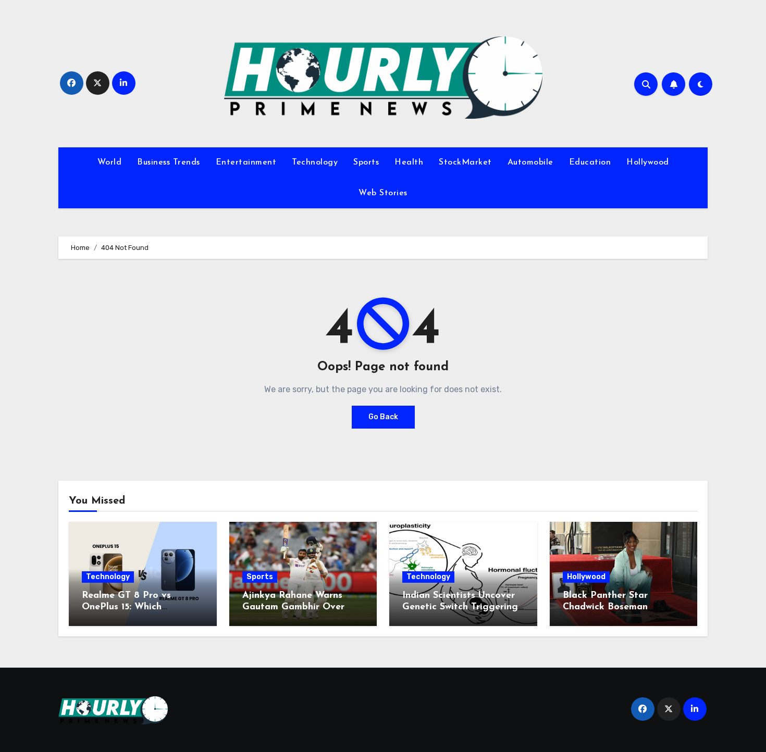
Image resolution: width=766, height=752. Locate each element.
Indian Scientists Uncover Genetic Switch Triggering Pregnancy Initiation (460, 607)
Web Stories (383, 193)
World (109, 162)
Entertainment (246, 162)
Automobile (530, 162)
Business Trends (168, 162)
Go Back (383, 416)
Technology (315, 162)
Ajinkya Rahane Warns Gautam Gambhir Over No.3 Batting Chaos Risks (299, 607)
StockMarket (465, 162)
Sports (366, 162)
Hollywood (647, 162)
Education (590, 162)
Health (408, 162)
